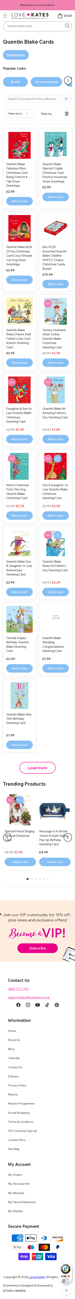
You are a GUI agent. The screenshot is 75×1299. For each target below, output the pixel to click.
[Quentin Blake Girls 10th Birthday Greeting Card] (19, 695)
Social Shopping (18, 1113)
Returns (13, 1094)
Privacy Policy (17, 1085)
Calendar (14, 1058)
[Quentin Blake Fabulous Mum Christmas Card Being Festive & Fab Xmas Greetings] (19, 145)
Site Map (14, 1149)
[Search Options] (68, 99)
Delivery (13, 1076)
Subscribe (37, 948)
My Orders (15, 1175)
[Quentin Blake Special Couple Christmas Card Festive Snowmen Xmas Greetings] (55, 145)
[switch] (65, 1281)
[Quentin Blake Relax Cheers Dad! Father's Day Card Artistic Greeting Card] (19, 311)
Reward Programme (21, 1103)
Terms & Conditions (20, 1122)
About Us (14, 1040)
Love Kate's (37, 1277)
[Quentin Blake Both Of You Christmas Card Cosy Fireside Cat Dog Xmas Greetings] (19, 228)
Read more (16, 55)
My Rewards (16, 1193)
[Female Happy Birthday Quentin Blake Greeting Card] (19, 619)
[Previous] (7, 837)
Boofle (15, 82)
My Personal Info (19, 1184)
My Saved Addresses (22, 1202)
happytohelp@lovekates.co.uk (29, 997)
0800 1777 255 (18, 989)
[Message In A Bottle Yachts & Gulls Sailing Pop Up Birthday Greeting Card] (55, 810)
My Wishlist (15, 1211)
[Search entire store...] (67, 26)
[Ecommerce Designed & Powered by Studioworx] (14, 1291)
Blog (11, 1049)
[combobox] (37, 26)
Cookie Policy (17, 1140)
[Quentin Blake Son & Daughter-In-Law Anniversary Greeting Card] (19, 542)
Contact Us (15, 1067)
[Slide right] (68, 80)
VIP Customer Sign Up (22, 1131)
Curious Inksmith (46, 82)
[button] (5, 15)
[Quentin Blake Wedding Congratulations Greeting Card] (55, 619)
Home (12, 1031)
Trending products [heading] (24, 784)
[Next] (68, 837)
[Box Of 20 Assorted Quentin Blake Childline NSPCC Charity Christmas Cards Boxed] (55, 228)
